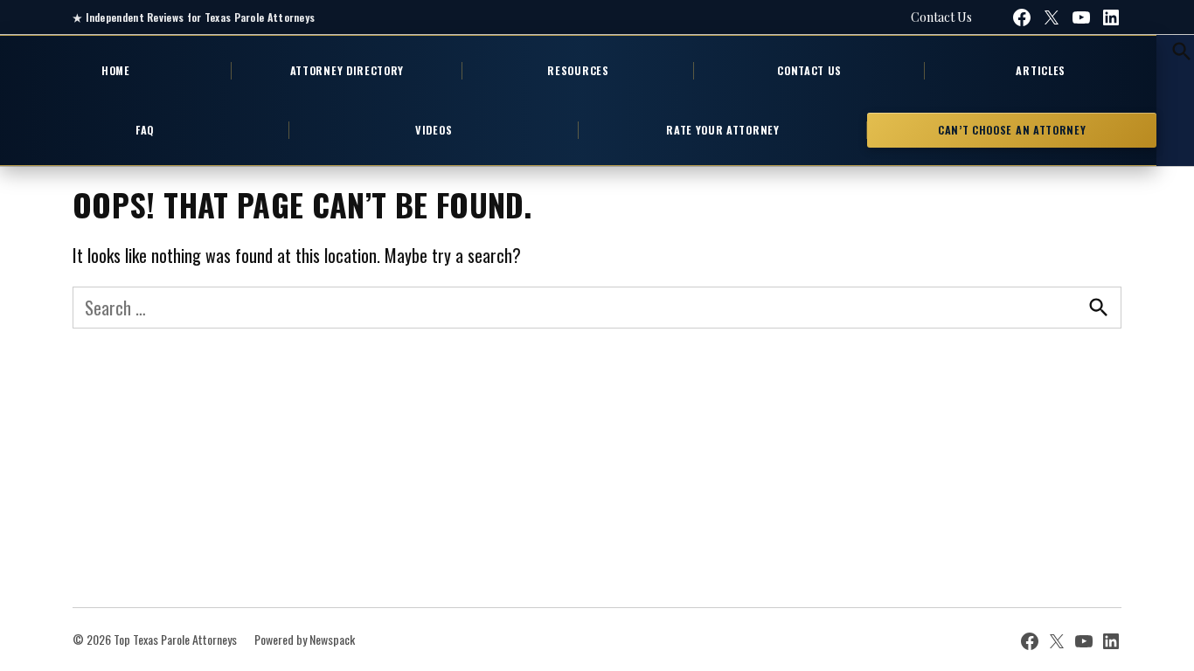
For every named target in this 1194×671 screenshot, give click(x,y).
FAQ (144, 129)
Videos (433, 129)
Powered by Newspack (304, 639)
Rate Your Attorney (722, 129)
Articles (1041, 70)
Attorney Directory (347, 70)
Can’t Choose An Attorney (1012, 129)
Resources (577, 70)
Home (115, 70)
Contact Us (941, 17)
